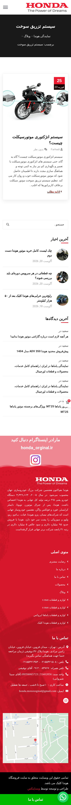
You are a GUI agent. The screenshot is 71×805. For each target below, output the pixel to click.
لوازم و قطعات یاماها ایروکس (49, 615)
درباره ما (60, 569)
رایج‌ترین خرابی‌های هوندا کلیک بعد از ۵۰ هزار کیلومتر (28, 298)
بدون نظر (38, 149)
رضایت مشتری (57, 561)
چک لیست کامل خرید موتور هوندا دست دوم (28, 253)
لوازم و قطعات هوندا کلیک (51, 622)
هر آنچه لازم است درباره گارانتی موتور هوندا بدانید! (39, 336)
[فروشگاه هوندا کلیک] (47, 7)
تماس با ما (59, 577)
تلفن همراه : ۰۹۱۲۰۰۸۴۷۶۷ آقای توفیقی (41, 668)
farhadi (55, 149)
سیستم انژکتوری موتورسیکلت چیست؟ (37, 140)
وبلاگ (27, 36)
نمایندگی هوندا (42, 36)
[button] (63, 797)
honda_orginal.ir (37, 447)
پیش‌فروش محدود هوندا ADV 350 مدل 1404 (42, 351)
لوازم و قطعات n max (53, 607)
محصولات (60, 584)
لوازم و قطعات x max (53, 600)
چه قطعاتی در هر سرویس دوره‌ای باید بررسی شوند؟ (29, 276)
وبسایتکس (33, 788)
